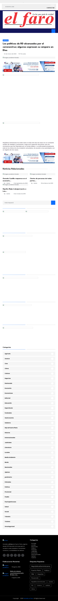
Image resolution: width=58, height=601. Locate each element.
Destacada (8, 383)
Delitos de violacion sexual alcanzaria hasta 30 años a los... (17, 573)
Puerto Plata (36, 570)
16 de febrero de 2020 (47, 183)
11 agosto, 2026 (15, 577)
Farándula (8, 413)
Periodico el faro (28, 598)
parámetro (8, 477)
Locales (7, 452)
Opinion (7, 472)
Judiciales (8, 442)
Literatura (8, 447)
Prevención (35, 578)
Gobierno (8, 423)
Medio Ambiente (10, 457)
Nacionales (8, 467)
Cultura (7, 373)
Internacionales (10, 437)
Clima (7, 368)
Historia (7, 433)
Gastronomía (9, 418)
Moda (7, 462)
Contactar (50, 8)
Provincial (8, 492)
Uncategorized (9, 526)
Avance (7, 359)
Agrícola (7, 354)
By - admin (7, 183)
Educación (8, 403)
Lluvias (51, 582)
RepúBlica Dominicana (38, 582)
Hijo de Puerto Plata (11, 428)
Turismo (7, 521)
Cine (6, 363)
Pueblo (7, 497)
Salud (7, 507)
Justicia (47, 585)
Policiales (8, 482)
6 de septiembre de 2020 (20, 183)
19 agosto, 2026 (15, 567)
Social (7, 512)
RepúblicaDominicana (40, 566)
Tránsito (7, 516)
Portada (33, 543)
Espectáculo (9, 408)
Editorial (7, 398)
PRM (32, 574)
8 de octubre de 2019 (19, 194)
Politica (5, 40)
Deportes (8, 378)
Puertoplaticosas (10, 502)
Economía (8, 388)
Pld (32, 585)
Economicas (9, 393)
